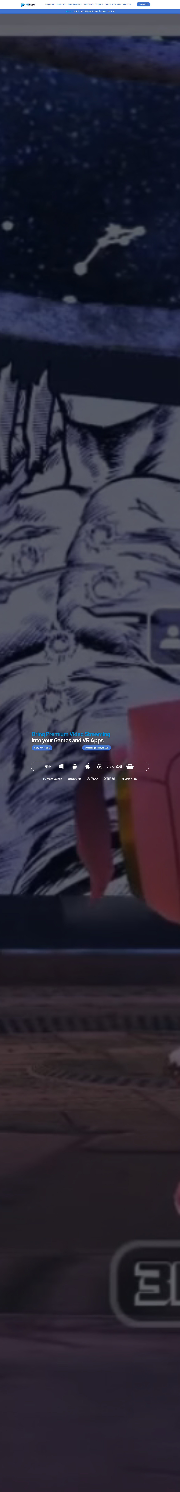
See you (69, 11)
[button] (143, 4)
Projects (99, 4)
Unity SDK (49, 4)
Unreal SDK (61, 4)
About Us (127, 4)
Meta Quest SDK (75, 4)
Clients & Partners (113, 4)
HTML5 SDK (89, 4)
